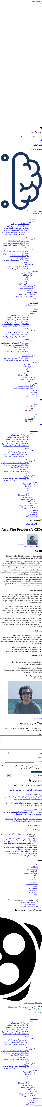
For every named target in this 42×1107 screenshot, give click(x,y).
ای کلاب (34, 867)
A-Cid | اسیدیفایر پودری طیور (18, 226)
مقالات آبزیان (28, 825)
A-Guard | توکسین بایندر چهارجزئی (16, 230)
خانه (36, 217)
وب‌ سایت (38, 761)
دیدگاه (39, 734)
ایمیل (39, 757)
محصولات (34, 219)
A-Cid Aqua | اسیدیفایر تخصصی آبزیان (15, 251)
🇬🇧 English (29, 410)
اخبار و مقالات (28, 275)
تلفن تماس (37, 145)
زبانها (36, 404)
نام (40, 753)
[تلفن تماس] (41, 140)
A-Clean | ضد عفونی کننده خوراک (16, 228)
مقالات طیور (28, 810)
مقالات (35, 886)
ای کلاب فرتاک (27, 273)
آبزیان (31, 249)
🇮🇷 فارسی (29, 406)
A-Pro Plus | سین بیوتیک (20, 224)
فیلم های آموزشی (26, 288)
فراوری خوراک (32, 875)
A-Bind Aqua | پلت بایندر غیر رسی (16, 266)
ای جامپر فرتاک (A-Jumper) (18, 241)
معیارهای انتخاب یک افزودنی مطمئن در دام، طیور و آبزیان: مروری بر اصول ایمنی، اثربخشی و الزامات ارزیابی (20, 853)
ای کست (29, 290)
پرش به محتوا (37, 1)
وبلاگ (35, 894)
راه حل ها (34, 871)
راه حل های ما (28, 286)
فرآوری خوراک (27, 264)
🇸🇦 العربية (29, 408)
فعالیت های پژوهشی (25, 294)
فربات (35, 298)
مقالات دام (29, 794)
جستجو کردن (37, 775)
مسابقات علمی (32, 884)
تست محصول (32, 869)
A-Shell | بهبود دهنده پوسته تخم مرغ (15, 232)
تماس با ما (34, 303)
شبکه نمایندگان (32, 305)
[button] (21, 1013)
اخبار (36, 864)
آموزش (35, 271)
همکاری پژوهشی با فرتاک (23, 296)
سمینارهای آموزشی (30, 873)
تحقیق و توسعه (32, 292)
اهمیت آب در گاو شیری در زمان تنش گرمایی (25, 790)
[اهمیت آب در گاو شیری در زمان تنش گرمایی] (24, 785)
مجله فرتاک (30, 524)
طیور (31, 222)
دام (32, 239)
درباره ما (34, 301)
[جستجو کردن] (9, 775)
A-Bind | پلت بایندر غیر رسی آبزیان (16, 254)
